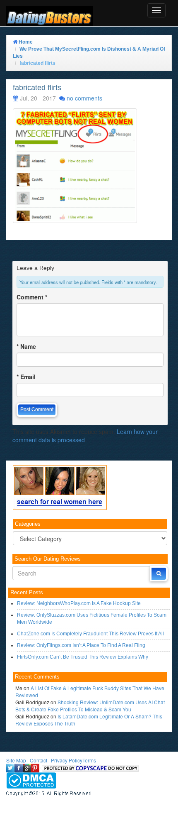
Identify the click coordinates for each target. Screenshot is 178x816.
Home (25, 42)
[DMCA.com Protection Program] (31, 779)
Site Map (16, 760)
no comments (84, 98)
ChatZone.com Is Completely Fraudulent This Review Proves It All (90, 634)
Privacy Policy (66, 760)
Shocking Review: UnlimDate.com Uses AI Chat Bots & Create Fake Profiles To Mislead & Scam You (90, 705)
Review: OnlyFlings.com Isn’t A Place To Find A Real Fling (81, 645)
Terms (89, 760)
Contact (38, 760)
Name (26, 346)
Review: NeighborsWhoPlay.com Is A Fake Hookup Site (79, 603)
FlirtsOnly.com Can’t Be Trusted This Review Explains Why (82, 657)
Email (26, 376)
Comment (32, 297)
